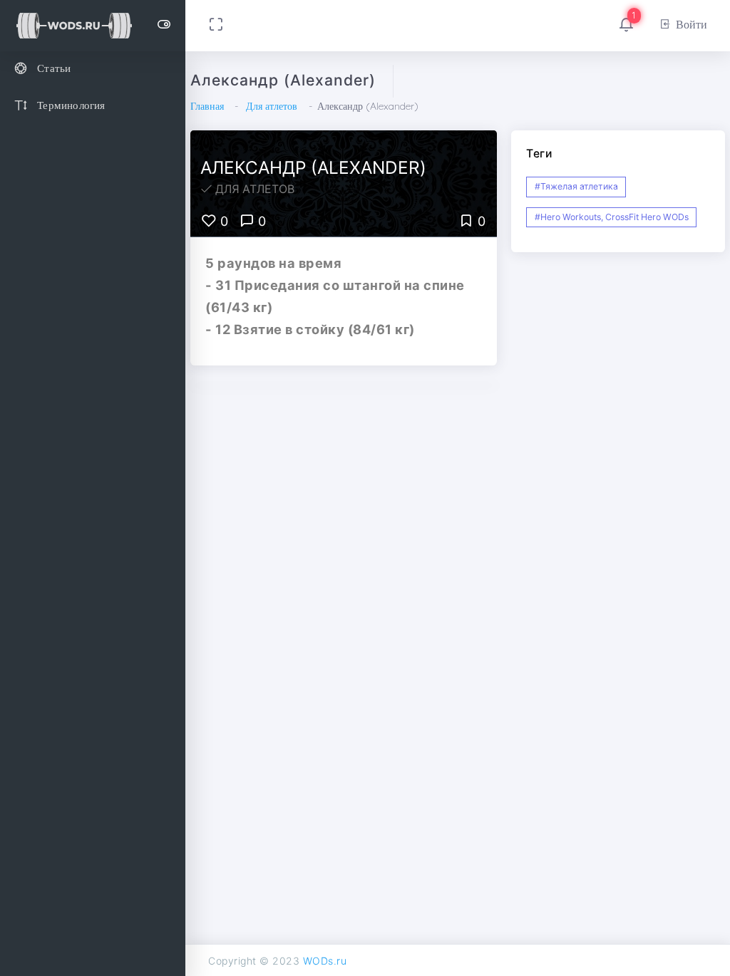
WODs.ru (325, 961)
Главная (207, 106)
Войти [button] (691, 24)
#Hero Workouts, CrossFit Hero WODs (612, 217)
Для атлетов (271, 106)
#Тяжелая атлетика (576, 186)
